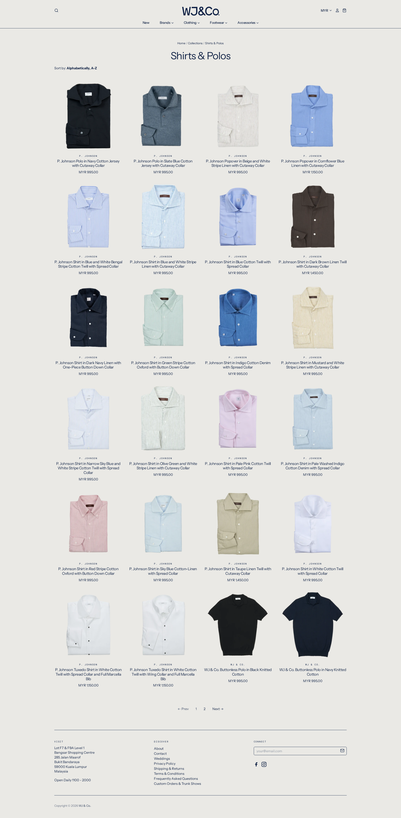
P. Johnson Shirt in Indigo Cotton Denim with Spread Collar (238, 365)
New (146, 22)
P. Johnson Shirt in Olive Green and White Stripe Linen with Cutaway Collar (163, 466)
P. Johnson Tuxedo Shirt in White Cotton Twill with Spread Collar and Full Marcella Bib (88, 674)
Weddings (162, 758)
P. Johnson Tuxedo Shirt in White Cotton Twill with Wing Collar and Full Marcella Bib (163, 674)
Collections (195, 43)
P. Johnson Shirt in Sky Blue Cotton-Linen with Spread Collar (163, 571)
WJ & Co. (238, 664)
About (159, 748)
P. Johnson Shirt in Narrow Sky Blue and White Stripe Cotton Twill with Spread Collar (88, 468)
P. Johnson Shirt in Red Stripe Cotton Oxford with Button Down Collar (88, 571)
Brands (165, 23)
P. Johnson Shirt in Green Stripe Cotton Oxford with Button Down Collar (163, 365)
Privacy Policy (164, 763)
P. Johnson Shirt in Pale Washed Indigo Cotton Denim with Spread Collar (312, 466)
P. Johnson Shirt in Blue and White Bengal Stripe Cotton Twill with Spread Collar (88, 264)
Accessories (246, 23)
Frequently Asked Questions (176, 778)
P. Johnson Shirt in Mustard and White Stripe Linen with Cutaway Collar (312, 365)
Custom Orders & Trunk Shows (177, 783)
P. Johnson (88, 155)
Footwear (217, 23)
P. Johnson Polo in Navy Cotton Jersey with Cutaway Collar (88, 163)
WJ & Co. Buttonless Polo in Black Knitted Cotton (238, 672)
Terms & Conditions (169, 773)
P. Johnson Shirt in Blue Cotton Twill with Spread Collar (238, 264)
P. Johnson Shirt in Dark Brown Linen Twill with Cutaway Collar (312, 264)
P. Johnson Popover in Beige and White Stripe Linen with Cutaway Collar (238, 163)
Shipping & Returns (169, 768)
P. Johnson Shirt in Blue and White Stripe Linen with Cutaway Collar (163, 264)
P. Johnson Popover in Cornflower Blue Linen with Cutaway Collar (312, 163)
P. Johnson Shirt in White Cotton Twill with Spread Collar (312, 571)
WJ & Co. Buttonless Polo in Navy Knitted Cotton (312, 672)
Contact (160, 753)
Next (216, 709)
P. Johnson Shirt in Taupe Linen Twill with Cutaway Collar (238, 571)
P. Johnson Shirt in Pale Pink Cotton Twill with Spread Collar (238, 466)
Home (181, 43)
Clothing (190, 23)
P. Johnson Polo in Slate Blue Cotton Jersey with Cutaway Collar (163, 163)
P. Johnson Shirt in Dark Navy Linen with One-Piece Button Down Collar (88, 365)
